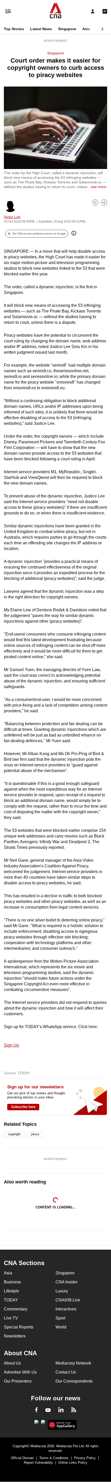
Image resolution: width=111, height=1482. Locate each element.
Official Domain (22, 1458)
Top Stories (14, 29)
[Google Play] (36, 1423)
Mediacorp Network (73, 1363)
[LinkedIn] (61, 1410)
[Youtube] (48, 1410)
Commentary (15, 1309)
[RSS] (73, 1410)
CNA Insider (67, 1282)
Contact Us (66, 1372)
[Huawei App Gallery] (62, 1425)
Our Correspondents (74, 1381)
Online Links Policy (72, 1462)
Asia (86, 29)
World (61, 1327)
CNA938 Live (68, 1300)
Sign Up (11, 1045)
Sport (60, 1318)
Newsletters (15, 1336)
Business (12, 1282)
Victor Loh (12, 217)
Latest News (41, 29)
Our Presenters (17, 1381)
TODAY (11, 1300)
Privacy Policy (85, 1458)
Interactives (66, 1309)
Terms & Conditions (54, 1458)
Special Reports (18, 1327)
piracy (35, 1134)
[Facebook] (36, 1410)
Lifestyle (11, 1291)
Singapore (67, 29)
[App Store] (43, 1423)
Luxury (62, 1291)
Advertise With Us (20, 1372)
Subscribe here (23, 1107)
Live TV (11, 1318)
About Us (12, 1363)
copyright (14, 1134)
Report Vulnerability (38, 1462)
